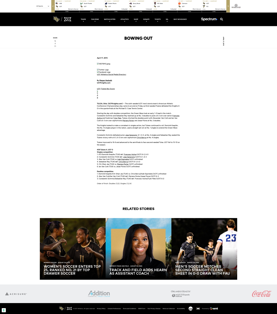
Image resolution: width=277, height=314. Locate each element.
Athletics (125, 19)
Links (66, 11)
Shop (136, 19)
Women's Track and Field (119, 266)
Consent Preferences (114, 308)
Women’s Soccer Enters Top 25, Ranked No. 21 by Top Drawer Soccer (72, 270)
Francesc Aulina (130, 154)
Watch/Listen (109, 19)
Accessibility (181, 308)
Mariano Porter (128, 121)
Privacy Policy (101, 308)
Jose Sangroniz (131, 135)
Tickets (158, 19)
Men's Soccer (180, 262)
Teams (83, 19)
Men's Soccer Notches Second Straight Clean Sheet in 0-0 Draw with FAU (202, 270)
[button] (53, 6)
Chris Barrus (141, 138)
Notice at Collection (169, 308)
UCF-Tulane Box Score (106, 89)
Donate (146, 19)
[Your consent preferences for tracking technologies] (4, 310)
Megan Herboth (105, 80)
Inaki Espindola (123, 159)
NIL (167, 19)
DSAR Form (141, 308)
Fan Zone (95, 19)
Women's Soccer (50, 262)
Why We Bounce (180, 19)
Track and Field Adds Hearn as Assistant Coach (138, 271)
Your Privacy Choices (153, 308)
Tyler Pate (117, 118)
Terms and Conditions (129, 308)
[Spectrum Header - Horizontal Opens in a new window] (209, 19)
